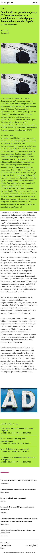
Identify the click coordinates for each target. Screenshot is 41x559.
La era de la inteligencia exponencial (15, 449)
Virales (3, 9)
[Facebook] (3, 38)
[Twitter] (7, 38)
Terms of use (5, 543)
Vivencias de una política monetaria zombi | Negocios (19, 480)
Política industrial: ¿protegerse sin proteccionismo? (18, 489)
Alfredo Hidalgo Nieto (10, 24)
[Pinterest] (12, 38)
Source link (5, 382)
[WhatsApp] (17, 38)
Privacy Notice (6, 545)
